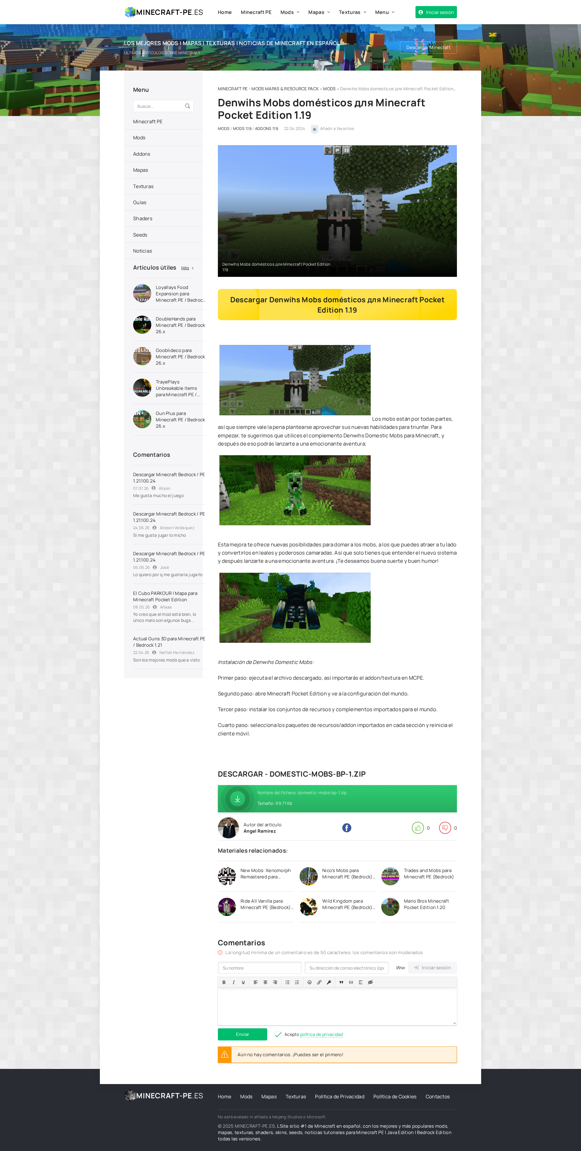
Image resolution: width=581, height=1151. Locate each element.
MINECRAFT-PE (169, 12)
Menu (382, 12)
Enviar (242, 1034)
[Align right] (275, 982)
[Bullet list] (287, 982)
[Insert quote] (341, 982)
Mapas (316, 12)
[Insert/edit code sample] (351, 982)
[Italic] (234, 982)
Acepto (313, 1034)
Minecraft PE (256, 12)
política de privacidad (321, 1034)
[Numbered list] (297, 982)
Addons (141, 154)
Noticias (142, 250)
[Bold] (224, 982)
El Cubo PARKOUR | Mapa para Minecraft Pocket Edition (165, 596)
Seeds (140, 234)
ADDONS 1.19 (266, 128)
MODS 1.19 (242, 128)
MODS (329, 88)
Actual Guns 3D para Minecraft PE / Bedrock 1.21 (169, 641)
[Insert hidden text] (370, 982)
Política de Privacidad (339, 1096)
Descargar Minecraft (428, 47)
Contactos (438, 1096)
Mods (287, 12)
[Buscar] (188, 106)
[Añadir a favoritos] (314, 128)
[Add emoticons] (309, 982)
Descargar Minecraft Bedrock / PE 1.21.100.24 (169, 477)
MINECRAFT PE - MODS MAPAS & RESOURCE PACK (268, 88)
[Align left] (256, 982)
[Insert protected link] (329, 982)
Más (185, 267)
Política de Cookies (395, 1096)
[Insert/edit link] (319, 982)
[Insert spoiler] (361, 982)
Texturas (349, 12)
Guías (139, 202)
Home (225, 12)
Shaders (142, 218)
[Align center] (265, 982)
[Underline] (243, 982)
